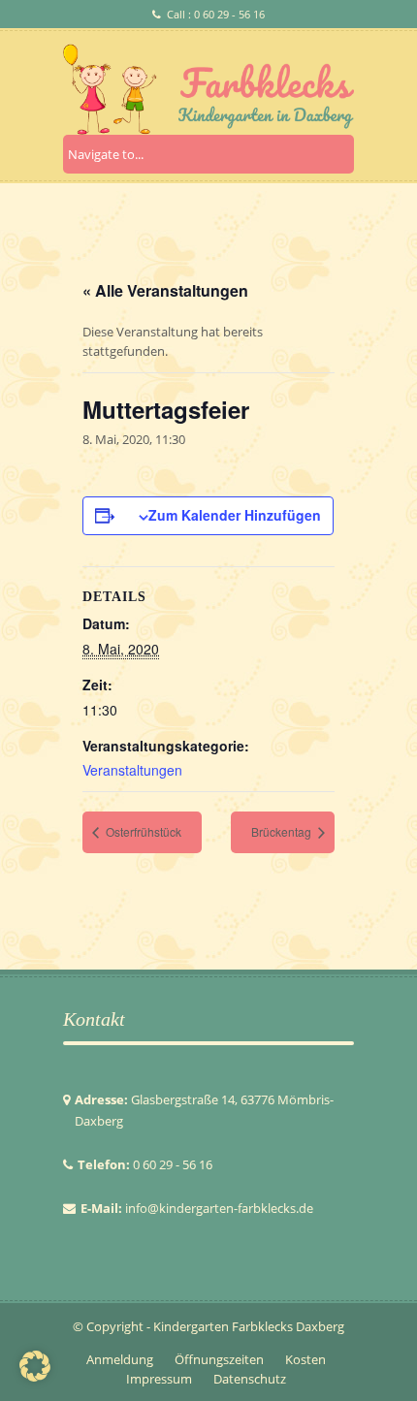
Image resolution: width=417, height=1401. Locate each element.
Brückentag (282, 831)
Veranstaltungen (132, 770)
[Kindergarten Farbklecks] (208, 89)
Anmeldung (119, 1359)
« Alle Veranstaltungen (165, 290)
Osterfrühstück (142, 831)
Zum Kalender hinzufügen (234, 515)
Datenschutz (249, 1378)
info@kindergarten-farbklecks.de (219, 1208)
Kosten (305, 1359)
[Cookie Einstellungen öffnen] (34, 1376)
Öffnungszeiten (219, 1359)
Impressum (159, 1378)
